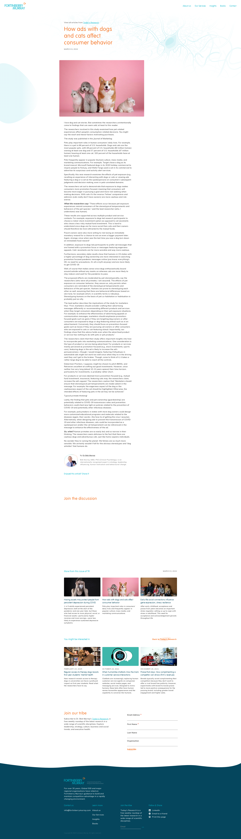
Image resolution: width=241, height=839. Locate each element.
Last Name (132, 732)
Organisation (133, 741)
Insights (96, 819)
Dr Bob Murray (89, 455)
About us (96, 810)
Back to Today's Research (164, 639)
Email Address (134, 714)
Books (95, 823)
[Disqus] (120, 528)
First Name (133, 724)
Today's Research (91, 22)
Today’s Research (100, 719)
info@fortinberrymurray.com (76, 810)
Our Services (98, 814)
